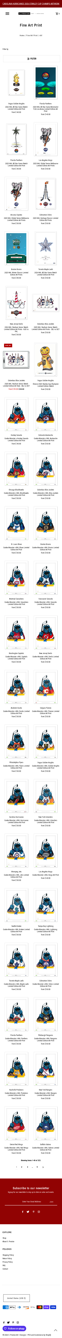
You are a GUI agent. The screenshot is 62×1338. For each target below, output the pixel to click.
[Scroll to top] (55, 1330)
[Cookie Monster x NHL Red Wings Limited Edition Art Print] (16, 1123)
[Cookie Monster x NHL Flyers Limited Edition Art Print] (16, 741)
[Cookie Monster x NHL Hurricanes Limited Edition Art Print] (16, 796)
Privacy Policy (8, 1262)
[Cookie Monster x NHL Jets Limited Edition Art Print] (16, 850)
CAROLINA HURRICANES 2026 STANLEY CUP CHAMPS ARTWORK (31, 3)
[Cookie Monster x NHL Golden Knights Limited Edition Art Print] (45, 741)
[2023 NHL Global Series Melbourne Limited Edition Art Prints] (45, 139)
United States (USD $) (16, 1298)
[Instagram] (39, 1212)
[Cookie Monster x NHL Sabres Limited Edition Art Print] (45, 1123)
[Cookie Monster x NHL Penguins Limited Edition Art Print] (45, 1014)
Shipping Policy (8, 1255)
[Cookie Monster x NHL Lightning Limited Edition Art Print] (45, 905)
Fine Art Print (32, 35)
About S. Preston (8, 1241)
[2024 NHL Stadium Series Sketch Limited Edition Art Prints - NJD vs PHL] (16, 302)
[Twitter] (28, 1212)
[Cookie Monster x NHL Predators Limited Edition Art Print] (16, 1068)
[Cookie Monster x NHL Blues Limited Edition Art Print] (16, 523)
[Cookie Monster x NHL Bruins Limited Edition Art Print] (45, 523)
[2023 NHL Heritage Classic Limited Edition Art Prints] (45, 193)
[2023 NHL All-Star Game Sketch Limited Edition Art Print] (16, 139)
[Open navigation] (8, 13)
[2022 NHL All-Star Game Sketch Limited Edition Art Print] (16, 82)
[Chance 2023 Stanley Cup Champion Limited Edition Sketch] (45, 359)
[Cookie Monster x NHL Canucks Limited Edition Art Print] (45, 577)
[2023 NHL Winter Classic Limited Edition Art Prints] (16, 248)
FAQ (4, 1265)
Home (22, 35)
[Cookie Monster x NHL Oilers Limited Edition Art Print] (45, 959)
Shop (4, 1238)
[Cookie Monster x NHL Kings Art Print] (45, 850)
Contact (5, 1269)
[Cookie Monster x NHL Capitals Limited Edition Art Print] (16, 632)
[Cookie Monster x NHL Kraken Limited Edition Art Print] (16, 905)
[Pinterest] (33, 1212)
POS (29, 1335)
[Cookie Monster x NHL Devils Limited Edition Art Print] (45, 632)
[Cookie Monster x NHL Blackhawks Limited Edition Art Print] (16, 468)
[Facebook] (22, 1212)
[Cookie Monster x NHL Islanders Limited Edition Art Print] (45, 796)
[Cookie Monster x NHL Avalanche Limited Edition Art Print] (45, 414)
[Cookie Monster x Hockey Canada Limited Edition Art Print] (16, 414)
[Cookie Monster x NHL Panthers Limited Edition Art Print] (16, 1014)
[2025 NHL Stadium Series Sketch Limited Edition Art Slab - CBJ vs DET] (16, 359)
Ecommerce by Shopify (42, 1335)
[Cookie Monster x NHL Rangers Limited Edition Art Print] (45, 1068)
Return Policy (7, 1258)
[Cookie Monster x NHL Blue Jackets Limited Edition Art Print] (45, 468)
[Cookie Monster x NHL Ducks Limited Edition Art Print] (16, 686)
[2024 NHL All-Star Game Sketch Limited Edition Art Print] (45, 248)
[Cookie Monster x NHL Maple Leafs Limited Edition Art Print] (16, 959)
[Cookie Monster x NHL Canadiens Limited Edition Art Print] (16, 577)
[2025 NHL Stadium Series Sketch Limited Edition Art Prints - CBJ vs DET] (45, 302)
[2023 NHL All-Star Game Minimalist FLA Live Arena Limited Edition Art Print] (45, 82)
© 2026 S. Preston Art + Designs (15, 1335)
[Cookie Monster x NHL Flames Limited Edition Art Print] (45, 686)
